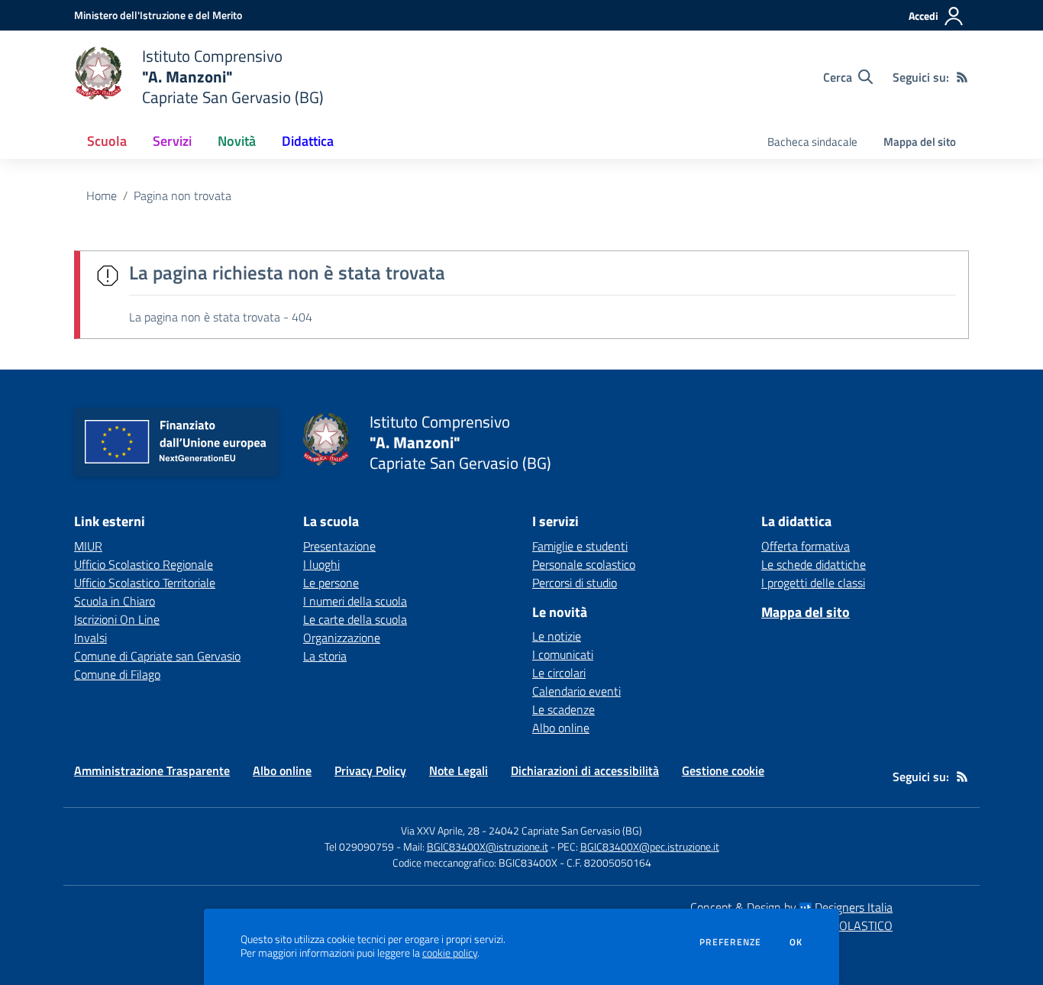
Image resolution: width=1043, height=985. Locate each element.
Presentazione (339, 546)
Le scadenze (563, 709)
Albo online (560, 728)
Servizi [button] (172, 141)
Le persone (331, 582)
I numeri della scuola (355, 601)
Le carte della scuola (355, 619)
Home (101, 195)
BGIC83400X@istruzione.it (487, 846)
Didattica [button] (308, 141)
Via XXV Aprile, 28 (440, 830)
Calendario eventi (576, 691)
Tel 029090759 (359, 846)
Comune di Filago (117, 674)
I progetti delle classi (813, 582)
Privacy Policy (370, 770)
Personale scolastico (583, 564)
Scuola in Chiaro (114, 601)
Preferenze (730, 942)
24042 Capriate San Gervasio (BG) (565, 830)
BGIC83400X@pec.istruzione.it (649, 846)
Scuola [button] (107, 141)
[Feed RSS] (962, 77)
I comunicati (562, 654)
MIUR (88, 546)
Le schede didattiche (813, 564)
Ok (796, 942)
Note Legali (458, 770)
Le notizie (556, 636)
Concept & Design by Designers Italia (791, 907)
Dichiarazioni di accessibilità (585, 770)
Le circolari (559, 673)
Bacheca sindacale (812, 141)
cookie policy (449, 953)
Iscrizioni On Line (117, 619)
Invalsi (90, 637)
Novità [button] (237, 141)
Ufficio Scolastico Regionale (143, 564)
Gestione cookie (723, 770)
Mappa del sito (919, 141)
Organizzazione (341, 637)
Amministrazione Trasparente (152, 770)
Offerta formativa (805, 546)
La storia (325, 656)
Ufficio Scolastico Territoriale (144, 582)
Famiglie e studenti (580, 546)
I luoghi (321, 564)
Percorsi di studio (574, 582)
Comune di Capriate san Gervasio (157, 656)
